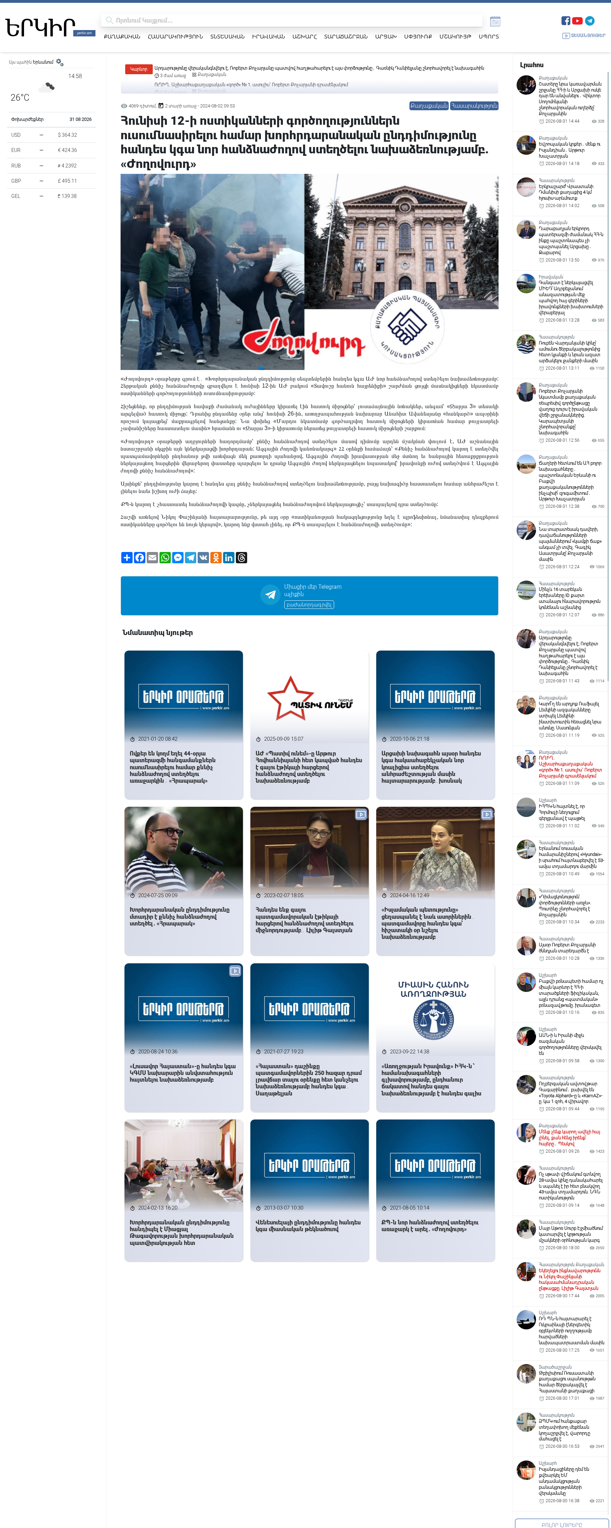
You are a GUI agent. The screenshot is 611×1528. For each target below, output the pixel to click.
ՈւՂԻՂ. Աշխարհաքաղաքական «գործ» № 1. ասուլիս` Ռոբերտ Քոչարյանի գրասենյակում (251, 68)
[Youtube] (577, 20)
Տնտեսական (227, 36)
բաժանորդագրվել (309, 604)
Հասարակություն (175, 36)
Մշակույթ (455, 36)
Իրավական (268, 36)
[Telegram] (589, 20)
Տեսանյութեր (588, 35)
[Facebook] (565, 20)
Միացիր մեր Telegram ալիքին (313, 590)
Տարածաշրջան (346, 36)
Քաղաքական (122, 36)
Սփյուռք (418, 36)
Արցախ (386, 36)
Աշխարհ (304, 36)
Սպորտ (489, 36)
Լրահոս (531, 65)
